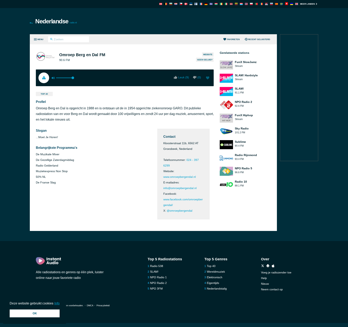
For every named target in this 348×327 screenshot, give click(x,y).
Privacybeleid (103, 305)
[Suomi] (196, 4)
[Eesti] (191, 4)
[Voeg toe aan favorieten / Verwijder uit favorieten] (207, 78)
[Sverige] (281, 4)
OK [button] (35, 313)
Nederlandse (56, 21)
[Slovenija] (271, 4)
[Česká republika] (180, 4)
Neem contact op (272, 289)
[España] (276, 4)
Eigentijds (213, 283)
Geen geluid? (204, 60)
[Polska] (251, 4)
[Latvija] (231, 4)
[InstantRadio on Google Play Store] (267, 266)
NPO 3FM (156, 288)
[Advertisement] (219, 21)
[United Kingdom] (296, 4)
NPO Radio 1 (158, 277)
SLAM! (154, 271)
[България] (170, 4)
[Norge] (246, 4)
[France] (201, 4)
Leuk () (183, 77)
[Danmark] (185, 4)
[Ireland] (221, 4)
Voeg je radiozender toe (276, 272)
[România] (261, 4)
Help (264, 278)
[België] (165, 4)
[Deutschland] (206, 4)
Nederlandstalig (217, 288)
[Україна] (291, 4)
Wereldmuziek (216, 271)
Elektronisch (214, 277)
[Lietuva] (236, 4)
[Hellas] (211, 4)
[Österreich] (160, 4)
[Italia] (226, 4)
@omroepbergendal (179, 210)
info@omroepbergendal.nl (180, 188)
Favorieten (233, 39)
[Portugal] (256, 4)
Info (57, 303)
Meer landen (307, 4)
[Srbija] (266, 4)
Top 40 (44, 94)
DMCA (90, 305)
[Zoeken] (51, 40)
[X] (262, 266)
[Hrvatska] (175, 4)
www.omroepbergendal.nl (179, 176)
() (199, 77)
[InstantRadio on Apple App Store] (273, 266)
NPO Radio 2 (158, 283)
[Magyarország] (216, 4)
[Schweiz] (286, 4)
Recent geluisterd (259, 39)
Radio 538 (156, 266)
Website (207, 54)
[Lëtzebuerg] (241, 4)
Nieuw (265, 283)
